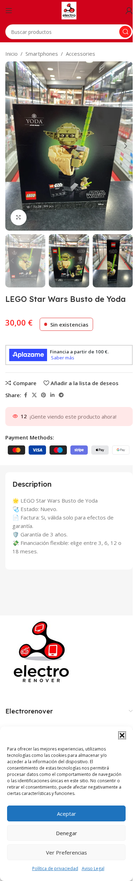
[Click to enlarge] (19, 217)
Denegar (66, 833)
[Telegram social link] (61, 395)
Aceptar (66, 813)
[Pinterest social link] (43, 395)
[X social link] (34, 395)
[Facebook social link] (25, 395)
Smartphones (41, 53)
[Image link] (42, 651)
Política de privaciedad (55, 868)
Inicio (11, 53)
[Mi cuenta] (129, 11)
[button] (122, 735)
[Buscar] (125, 32)
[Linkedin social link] (52, 395)
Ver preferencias (66, 852)
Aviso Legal (93, 868)
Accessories (80, 53)
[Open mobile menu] (9, 11)
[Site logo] (69, 9)
